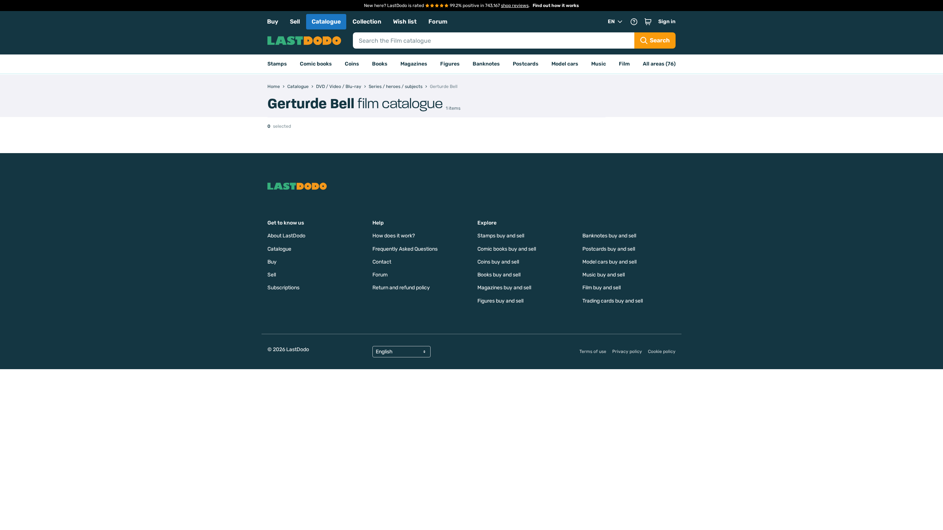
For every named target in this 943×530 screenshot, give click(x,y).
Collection (367, 21)
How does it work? (393, 236)
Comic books (316, 64)
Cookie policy (662, 351)
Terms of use (592, 351)
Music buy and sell (603, 275)
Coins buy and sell (498, 262)
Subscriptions (283, 288)
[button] (648, 21)
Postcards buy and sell (608, 249)
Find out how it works (556, 5)
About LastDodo (286, 236)
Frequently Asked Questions (405, 249)
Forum (438, 21)
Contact (381, 262)
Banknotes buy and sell (609, 236)
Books (380, 64)
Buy (272, 21)
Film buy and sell (601, 288)
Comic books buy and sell (506, 249)
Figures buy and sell (500, 301)
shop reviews (515, 5)
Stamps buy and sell (500, 236)
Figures (450, 64)
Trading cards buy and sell (612, 301)
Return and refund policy (401, 288)
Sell (295, 21)
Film (624, 64)
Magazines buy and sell (504, 288)
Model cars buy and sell (609, 262)
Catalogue (326, 21)
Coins (352, 64)
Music (598, 64)
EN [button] (611, 21)
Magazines (413, 64)
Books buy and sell (498, 275)
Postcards (526, 64)
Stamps (277, 64)
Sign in (667, 21)
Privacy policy (627, 351)
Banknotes (486, 64)
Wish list (405, 21)
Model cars (564, 64)
